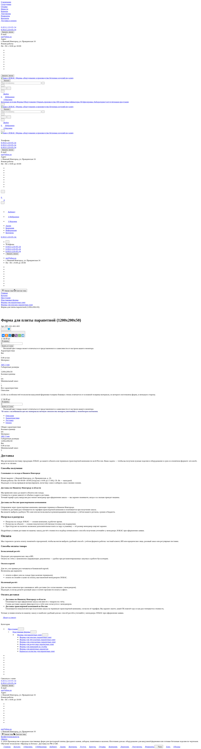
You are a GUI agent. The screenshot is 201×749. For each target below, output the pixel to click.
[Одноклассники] (6, 335)
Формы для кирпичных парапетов (34, 649)
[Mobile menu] (3, 130)
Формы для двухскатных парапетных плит (37, 640)
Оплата (9, 423)
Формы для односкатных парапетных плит (38, 642)
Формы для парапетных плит (29, 635)
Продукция (13, 629)
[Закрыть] (2, 202)
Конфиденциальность (10, 737)
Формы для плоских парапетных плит (35, 637)
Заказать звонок (7, 32)
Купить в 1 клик (7, 346)
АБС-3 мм (5, 365)
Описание (10, 416)
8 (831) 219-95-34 (8, 27)
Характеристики (12, 418)
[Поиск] (3, 191)
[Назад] (7, 241)
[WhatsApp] (19, 335)
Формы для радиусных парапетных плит (37, 644)
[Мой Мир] (9, 335)
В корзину (5, 341)
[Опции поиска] (2, 85)
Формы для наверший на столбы (33, 647)
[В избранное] (6, 329)
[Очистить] (43, 83)
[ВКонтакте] (3, 335)
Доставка (9, 420)
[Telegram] (22, 335)
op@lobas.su (6, 37)
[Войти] (2, 194)
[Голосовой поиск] (4, 88)
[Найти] (9, 88)
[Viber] (16, 335)
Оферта (4, 739)
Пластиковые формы (21, 632)
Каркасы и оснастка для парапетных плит (37, 651)
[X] (13, 335)
